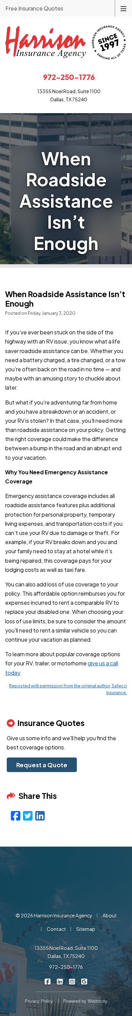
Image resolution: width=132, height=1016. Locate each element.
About (110, 915)
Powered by (85, 1001)
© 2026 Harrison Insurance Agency (54, 915)
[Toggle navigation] (123, 8)
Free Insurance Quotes (34, 8)
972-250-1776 (66, 967)
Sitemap (85, 929)
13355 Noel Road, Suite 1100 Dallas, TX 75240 (66, 952)
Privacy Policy (39, 1001)
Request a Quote (41, 765)
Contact (56, 929)
